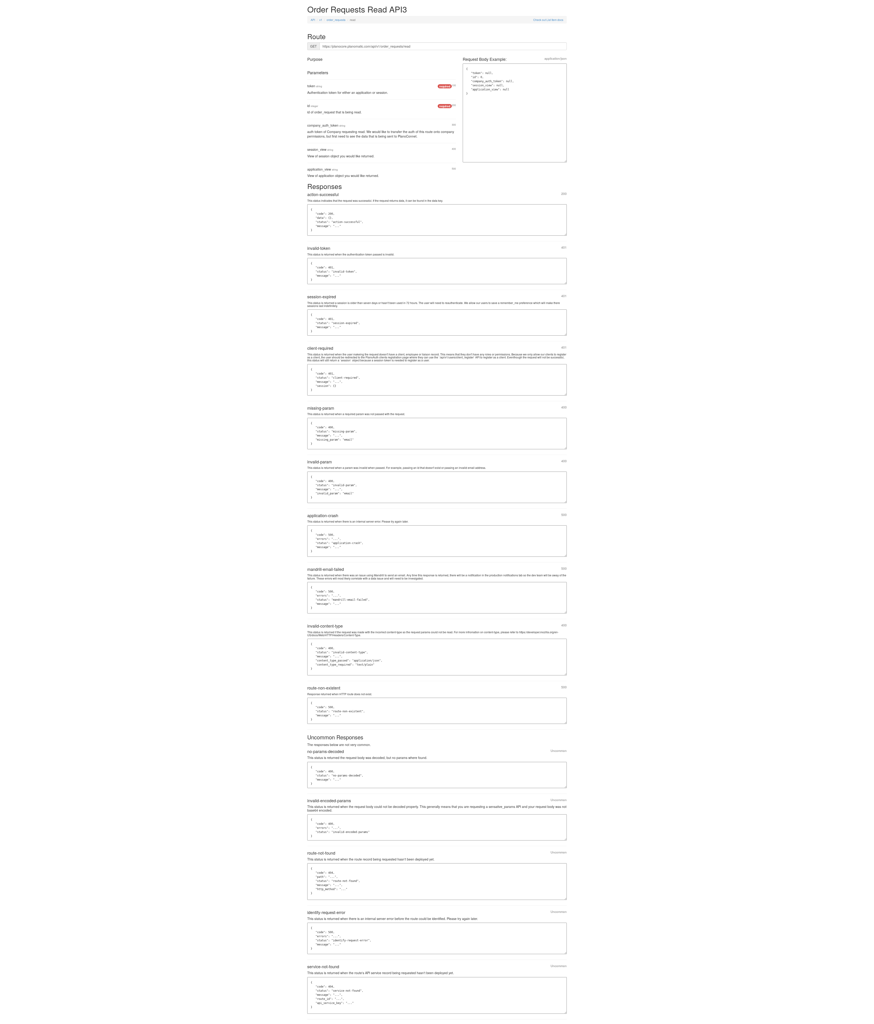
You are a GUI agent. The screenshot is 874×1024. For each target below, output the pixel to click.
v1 (320, 20)
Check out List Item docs (548, 20)
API (313, 20)
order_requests (336, 20)
